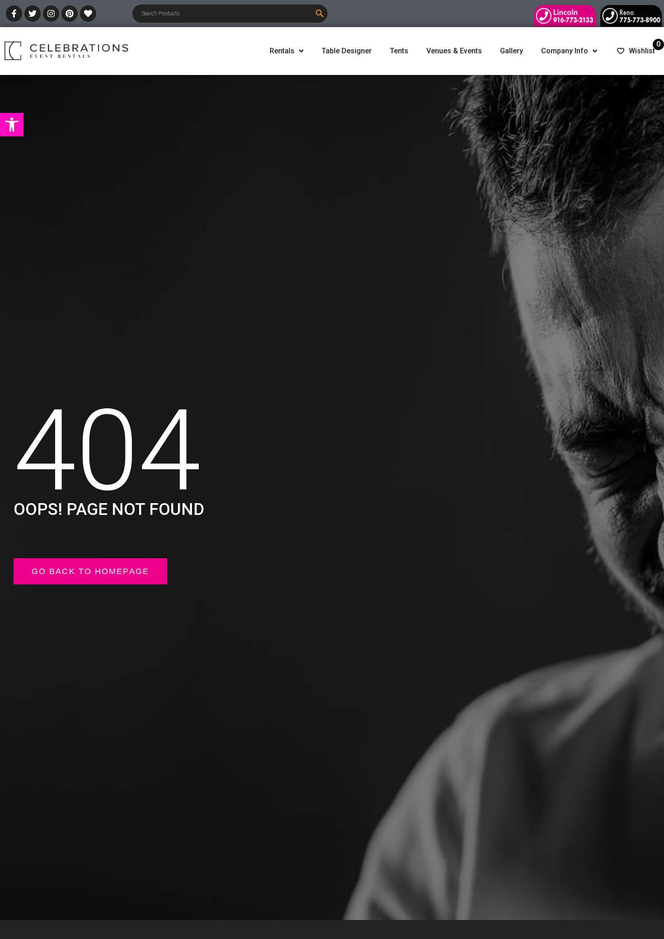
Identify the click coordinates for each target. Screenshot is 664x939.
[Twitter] (32, 13)
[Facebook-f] (14, 13)
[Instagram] (51, 13)
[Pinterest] (69, 13)
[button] (11, 124)
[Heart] (88, 13)
